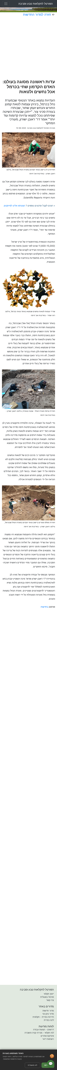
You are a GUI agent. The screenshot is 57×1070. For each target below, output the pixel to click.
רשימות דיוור (48, 1039)
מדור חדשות (48, 1010)
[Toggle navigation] (6, 3)
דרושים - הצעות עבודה (43, 1029)
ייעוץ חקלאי (49, 993)
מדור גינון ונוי (48, 1013)
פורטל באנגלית (47, 997)
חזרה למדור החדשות (37, 14)
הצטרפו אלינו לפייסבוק (14, 205)
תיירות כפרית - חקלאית (43, 1017)
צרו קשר (50, 1000)
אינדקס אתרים (47, 1036)
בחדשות (44, 606)
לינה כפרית (49, 1020)
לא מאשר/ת (32, 1065)
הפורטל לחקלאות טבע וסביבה (35, 3)
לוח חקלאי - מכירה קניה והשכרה (39, 1032)
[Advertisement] (28, 48)
